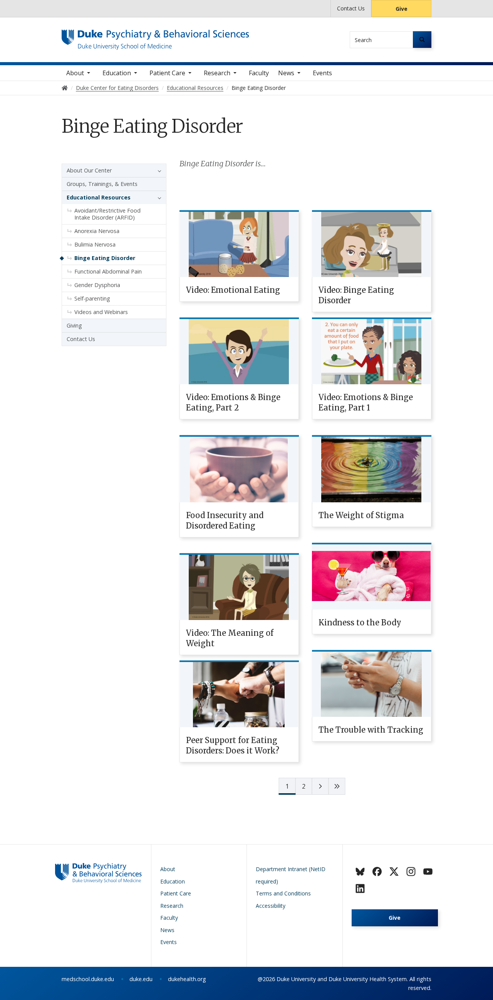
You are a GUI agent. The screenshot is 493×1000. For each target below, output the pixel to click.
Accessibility (270, 905)
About (75, 73)
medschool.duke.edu (88, 979)
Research (217, 73)
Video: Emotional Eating (233, 290)
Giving (74, 325)
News (286, 73)
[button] (157, 170)
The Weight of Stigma (361, 515)
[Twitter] (394, 871)
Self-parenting (92, 298)
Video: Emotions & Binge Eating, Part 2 (233, 402)
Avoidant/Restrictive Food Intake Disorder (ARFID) (107, 214)
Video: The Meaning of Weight (229, 638)
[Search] (422, 39)
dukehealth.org (187, 979)
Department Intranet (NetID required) (290, 875)
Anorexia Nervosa (96, 231)
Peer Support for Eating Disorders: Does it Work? (232, 745)
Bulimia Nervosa (95, 244)
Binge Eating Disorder (104, 258)
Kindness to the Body (360, 622)
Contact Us (351, 8)
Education (116, 73)
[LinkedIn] (360, 888)
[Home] (155, 37)
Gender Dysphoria (97, 285)
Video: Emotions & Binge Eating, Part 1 (366, 402)
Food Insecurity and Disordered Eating (224, 520)
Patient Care (167, 73)
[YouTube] (427, 871)
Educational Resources (99, 197)
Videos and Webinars (101, 312)
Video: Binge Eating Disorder (356, 295)
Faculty (259, 73)
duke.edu (141, 979)
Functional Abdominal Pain (108, 271)
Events (322, 73)
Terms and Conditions (283, 893)
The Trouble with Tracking (371, 730)
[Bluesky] (360, 871)
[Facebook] (377, 871)
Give (401, 8)
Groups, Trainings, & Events (102, 184)
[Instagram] (410, 871)
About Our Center (89, 170)
